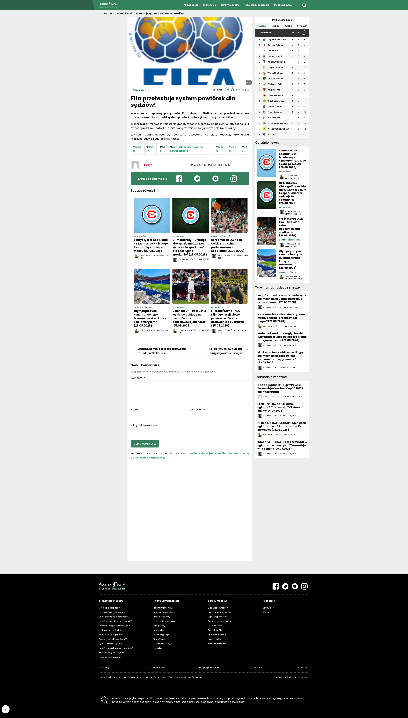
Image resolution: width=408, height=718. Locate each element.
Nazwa (136, 409)
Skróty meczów (230, 5)
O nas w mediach (155, 667)
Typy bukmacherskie (256, 5)
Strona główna (106, 13)
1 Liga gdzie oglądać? (110, 656)
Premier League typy (164, 621)
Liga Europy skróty (217, 616)
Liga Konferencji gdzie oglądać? (115, 621)
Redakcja (105, 667)
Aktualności (191, 5)
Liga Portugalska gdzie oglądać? (116, 648)
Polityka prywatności (209, 667)
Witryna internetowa (144, 425)
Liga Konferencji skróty (219, 612)
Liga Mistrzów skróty (218, 607)
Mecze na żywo (283, 5)
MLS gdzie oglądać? (109, 607)
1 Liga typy (158, 648)
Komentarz (139, 378)
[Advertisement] (111, 65)
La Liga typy (159, 625)
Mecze (275, 26)
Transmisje (209, 5)
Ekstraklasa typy (161, 643)
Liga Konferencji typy (164, 612)
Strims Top (268, 612)
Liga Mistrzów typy (162, 607)
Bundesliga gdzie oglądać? (113, 639)
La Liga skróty (215, 625)
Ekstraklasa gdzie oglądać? (113, 652)
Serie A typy (159, 630)
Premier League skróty (219, 621)
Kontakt (259, 667)
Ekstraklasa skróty (217, 643)
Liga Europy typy (161, 616)
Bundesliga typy (161, 634)
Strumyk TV (268, 607)
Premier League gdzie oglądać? (115, 625)
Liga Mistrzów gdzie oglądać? (114, 612)
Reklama (303, 667)
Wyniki (288, 26)
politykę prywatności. (234, 701)
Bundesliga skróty (217, 634)
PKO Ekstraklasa (282, 20)
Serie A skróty (215, 630)
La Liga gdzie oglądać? (111, 630)
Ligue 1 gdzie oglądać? (110, 643)
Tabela (262, 26)
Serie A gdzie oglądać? (111, 634)
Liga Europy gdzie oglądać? (113, 616)
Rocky (148, 165)
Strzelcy (302, 26)
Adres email (199, 409)
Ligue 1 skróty (214, 639)
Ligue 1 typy (159, 639)
